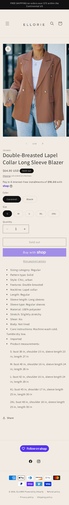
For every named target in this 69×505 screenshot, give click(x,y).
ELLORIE (20, 491)
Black (31, 200)
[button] (7, 24)
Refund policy (53, 491)
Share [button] (10, 418)
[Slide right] (43, 144)
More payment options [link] (34, 261)
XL (43, 214)
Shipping (6, 176)
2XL (56, 214)
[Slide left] (26, 144)
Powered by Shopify (34, 491)
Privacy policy (27, 497)
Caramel (14, 200)
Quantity (7, 221)
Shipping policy (44, 497)
